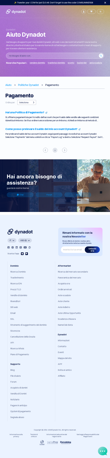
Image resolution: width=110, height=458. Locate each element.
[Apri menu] (100, 11)
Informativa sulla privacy (16, 435)
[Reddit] (30, 247)
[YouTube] (25, 247)
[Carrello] (91, 11)
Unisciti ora (92, 249)
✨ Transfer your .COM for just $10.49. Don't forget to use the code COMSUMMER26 (53, 2)
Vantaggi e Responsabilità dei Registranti (88, 435)
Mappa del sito (65, 358)
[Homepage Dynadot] (16, 11)
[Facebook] (9, 247)
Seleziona (23, 102)
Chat (21, 195)
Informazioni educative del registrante (57, 435)
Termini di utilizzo (34, 435)
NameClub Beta (65, 324)
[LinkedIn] (17, 247)
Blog (78, 195)
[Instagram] (13, 247)
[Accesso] (83, 11)
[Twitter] (21, 247)
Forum (49, 195)
